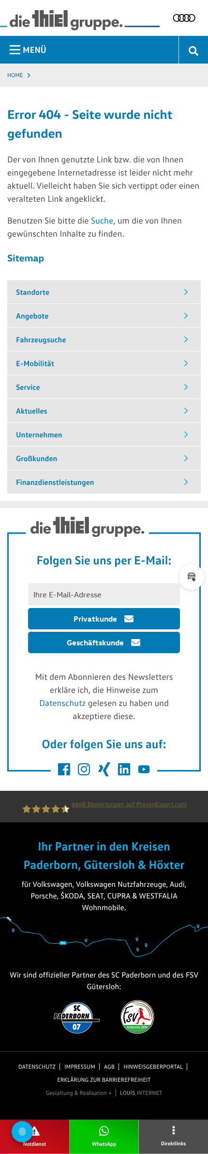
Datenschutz (62, 702)
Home (15, 75)
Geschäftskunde (95, 642)
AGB (109, 1066)
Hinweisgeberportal (153, 1066)
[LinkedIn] (124, 769)
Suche (102, 220)
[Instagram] (83, 769)
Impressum (79, 1066)
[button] (191, 577)
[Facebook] (64, 769)
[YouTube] (143, 769)
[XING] (104, 769)
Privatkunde (95, 619)
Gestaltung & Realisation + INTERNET (104, 1093)
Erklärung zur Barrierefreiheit (103, 1079)
